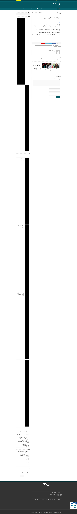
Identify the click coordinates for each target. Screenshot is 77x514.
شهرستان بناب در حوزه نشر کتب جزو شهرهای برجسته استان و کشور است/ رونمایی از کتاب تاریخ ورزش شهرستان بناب (23, 441)
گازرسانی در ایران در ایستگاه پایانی (24, 155)
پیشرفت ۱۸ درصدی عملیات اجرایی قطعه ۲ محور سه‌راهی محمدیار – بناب (37, 58)
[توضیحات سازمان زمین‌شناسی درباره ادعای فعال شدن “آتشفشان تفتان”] (19, 51)
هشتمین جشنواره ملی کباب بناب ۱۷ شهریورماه (22, 464)
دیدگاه (59, 79)
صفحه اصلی (52, 0)
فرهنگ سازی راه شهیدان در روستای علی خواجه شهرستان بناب (21, 159)
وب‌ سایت (59, 93)
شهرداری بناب (59, 46)
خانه (59, 12)
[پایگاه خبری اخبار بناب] (56, 4)
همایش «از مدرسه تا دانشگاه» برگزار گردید (20, 360)
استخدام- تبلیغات (33, 8)
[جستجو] (16, 0)
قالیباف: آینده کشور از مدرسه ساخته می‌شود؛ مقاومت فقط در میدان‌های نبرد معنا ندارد (23, 455)
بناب (57, 8)
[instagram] (23, 0)
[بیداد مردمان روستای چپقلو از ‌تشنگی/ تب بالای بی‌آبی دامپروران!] (27, 118)
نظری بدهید (48, 18)
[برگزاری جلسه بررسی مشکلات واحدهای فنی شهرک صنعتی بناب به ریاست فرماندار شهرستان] (23, 51)
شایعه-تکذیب (42, 8)
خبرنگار (58, 18)
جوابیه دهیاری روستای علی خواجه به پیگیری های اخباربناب (47, 69)
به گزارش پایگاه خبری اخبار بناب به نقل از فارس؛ (54, 24)
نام (59, 87)
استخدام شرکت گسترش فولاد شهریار (57, 492)
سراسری (46, 8)
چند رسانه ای (37, 8)
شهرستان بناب (55, 46)
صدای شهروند (49, 8)
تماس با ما (48, 0)
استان (55, 8)
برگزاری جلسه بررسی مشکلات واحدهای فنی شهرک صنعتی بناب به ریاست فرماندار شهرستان (20, 293)
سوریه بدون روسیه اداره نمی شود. (21, 226)
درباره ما (45, 0)
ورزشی (53, 8)
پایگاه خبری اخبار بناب (49, 45)
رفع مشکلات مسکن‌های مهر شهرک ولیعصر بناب (55, 494)
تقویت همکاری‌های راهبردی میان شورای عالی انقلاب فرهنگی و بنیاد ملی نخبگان (55, 58)
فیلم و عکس (22, 8)
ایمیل (59, 90)
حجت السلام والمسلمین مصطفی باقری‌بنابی (42, 45)
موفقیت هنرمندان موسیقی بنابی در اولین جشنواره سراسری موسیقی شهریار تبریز (23, 431)
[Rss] (56, 511)
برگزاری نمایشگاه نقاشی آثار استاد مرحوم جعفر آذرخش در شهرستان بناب (23, 445)
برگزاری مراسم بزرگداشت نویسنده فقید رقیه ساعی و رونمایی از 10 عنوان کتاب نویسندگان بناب (23, 438)
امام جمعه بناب (56, 45)
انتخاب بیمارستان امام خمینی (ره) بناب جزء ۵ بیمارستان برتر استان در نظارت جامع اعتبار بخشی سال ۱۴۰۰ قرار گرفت (47, 500)
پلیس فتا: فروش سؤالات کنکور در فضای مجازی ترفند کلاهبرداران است (56, 69)
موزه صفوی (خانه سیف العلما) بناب (57, 489)
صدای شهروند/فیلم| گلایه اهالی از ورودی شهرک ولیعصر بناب (37, 69)
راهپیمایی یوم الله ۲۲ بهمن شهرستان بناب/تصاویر (55, 496)
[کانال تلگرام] (54, 511)
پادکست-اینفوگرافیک (27, 8)
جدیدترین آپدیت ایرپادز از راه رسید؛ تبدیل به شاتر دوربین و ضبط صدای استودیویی (23, 435)
